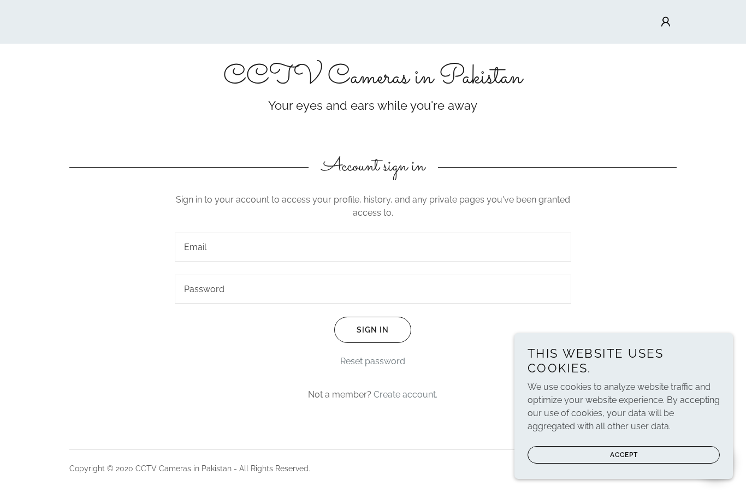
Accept (624, 455)
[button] (666, 22)
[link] (372, 80)
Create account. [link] (405, 394)
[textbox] (373, 247)
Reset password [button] (372, 361)
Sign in (373, 329)
